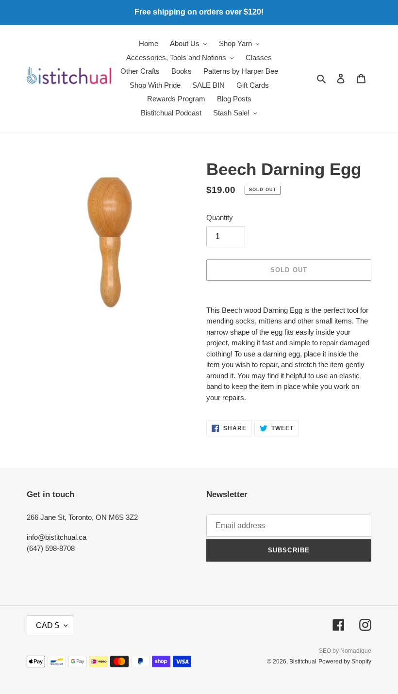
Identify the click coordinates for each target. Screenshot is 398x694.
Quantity (219, 217)
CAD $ (47, 625)
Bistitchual (302, 661)
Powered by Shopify (344, 661)
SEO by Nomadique (345, 650)
